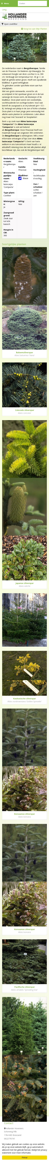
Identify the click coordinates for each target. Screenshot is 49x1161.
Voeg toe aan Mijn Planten (35, 28)
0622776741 (9, 1138)
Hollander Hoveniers (14, 1128)
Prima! (24, 1157)
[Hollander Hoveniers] (17, 16)
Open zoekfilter (10, 24)
